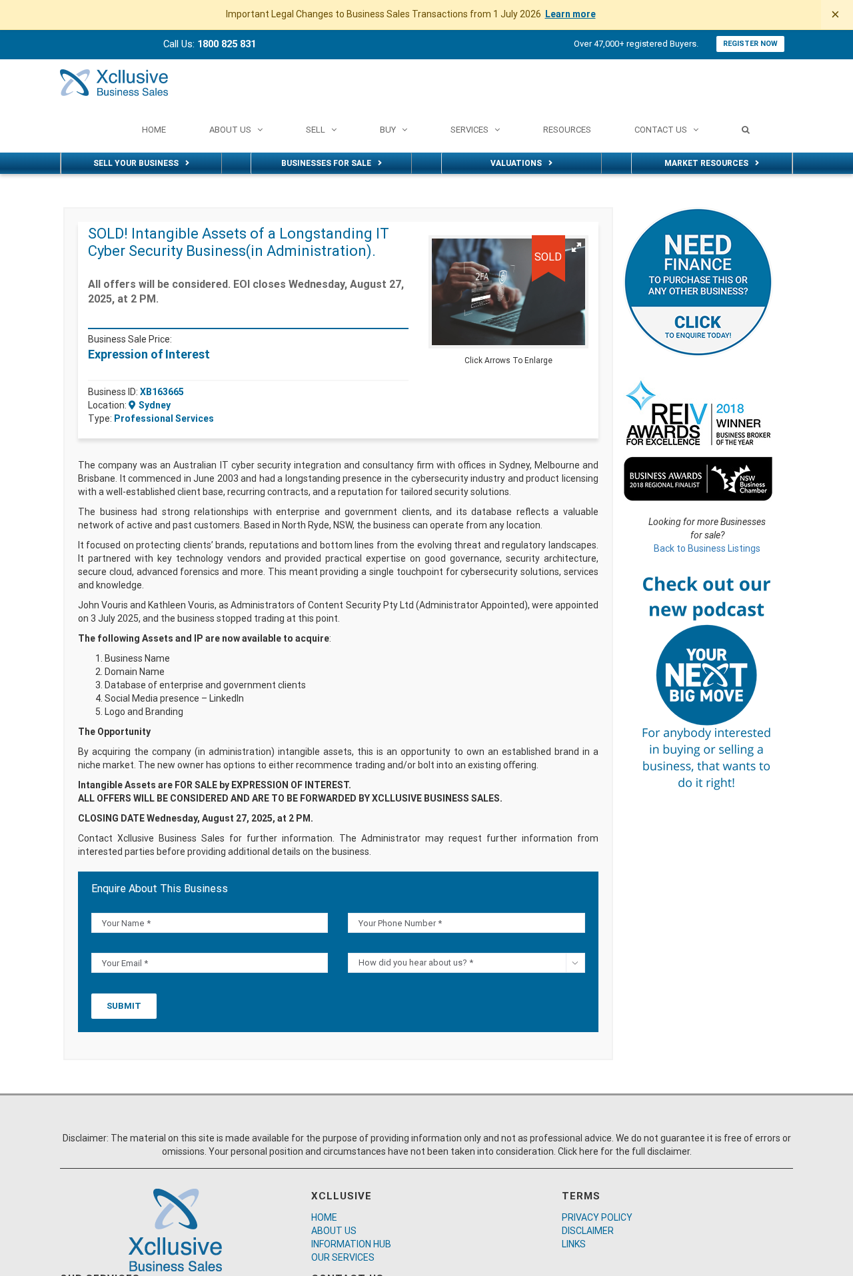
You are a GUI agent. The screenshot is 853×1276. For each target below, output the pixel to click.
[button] (576, 247)
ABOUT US (334, 1230)
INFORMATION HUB (351, 1244)
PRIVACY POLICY (597, 1217)
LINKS (574, 1244)
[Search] (746, 129)
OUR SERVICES (343, 1257)
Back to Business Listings (707, 548)
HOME (324, 1217)
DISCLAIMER (588, 1230)
